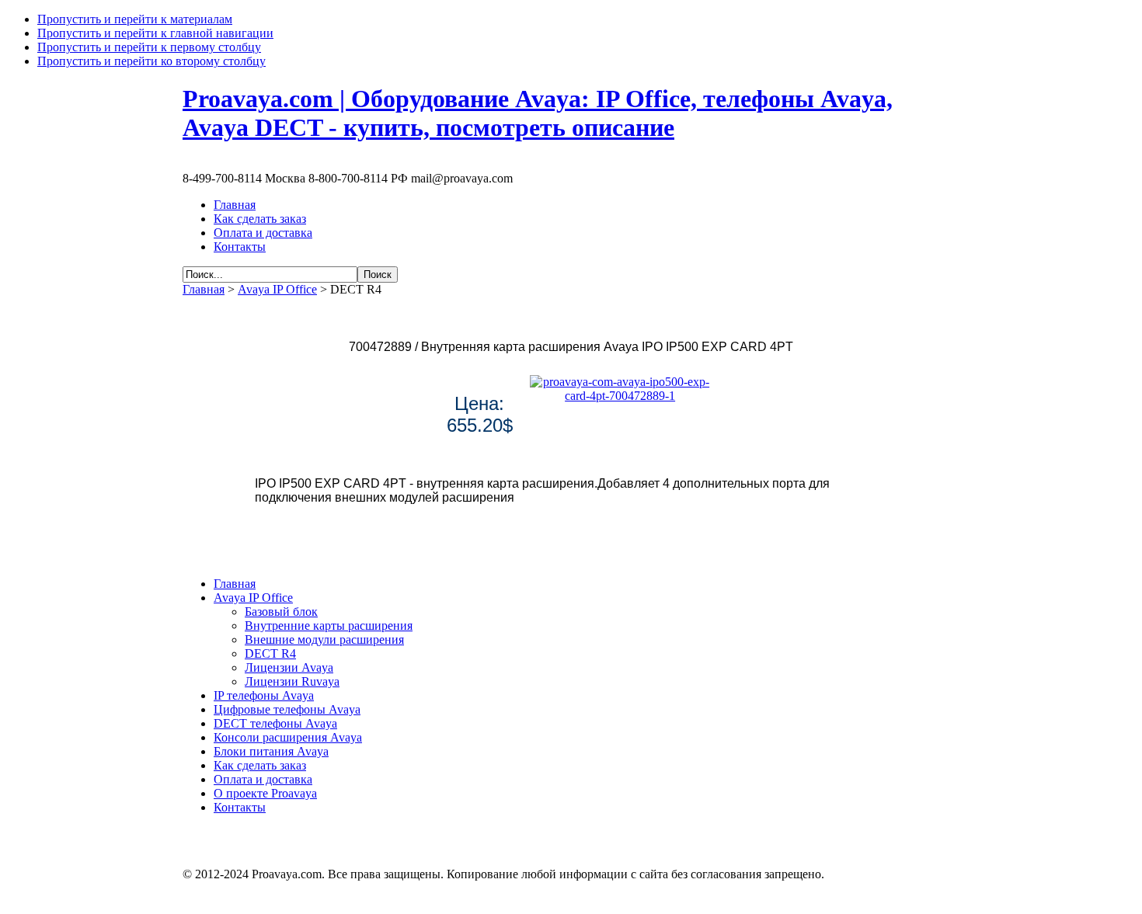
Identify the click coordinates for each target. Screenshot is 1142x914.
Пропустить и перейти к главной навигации (155, 33)
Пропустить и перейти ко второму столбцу (151, 61)
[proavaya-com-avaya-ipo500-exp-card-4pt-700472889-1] (620, 395)
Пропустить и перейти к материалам (134, 19)
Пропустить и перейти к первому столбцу (149, 47)
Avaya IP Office (277, 289)
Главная (204, 289)
